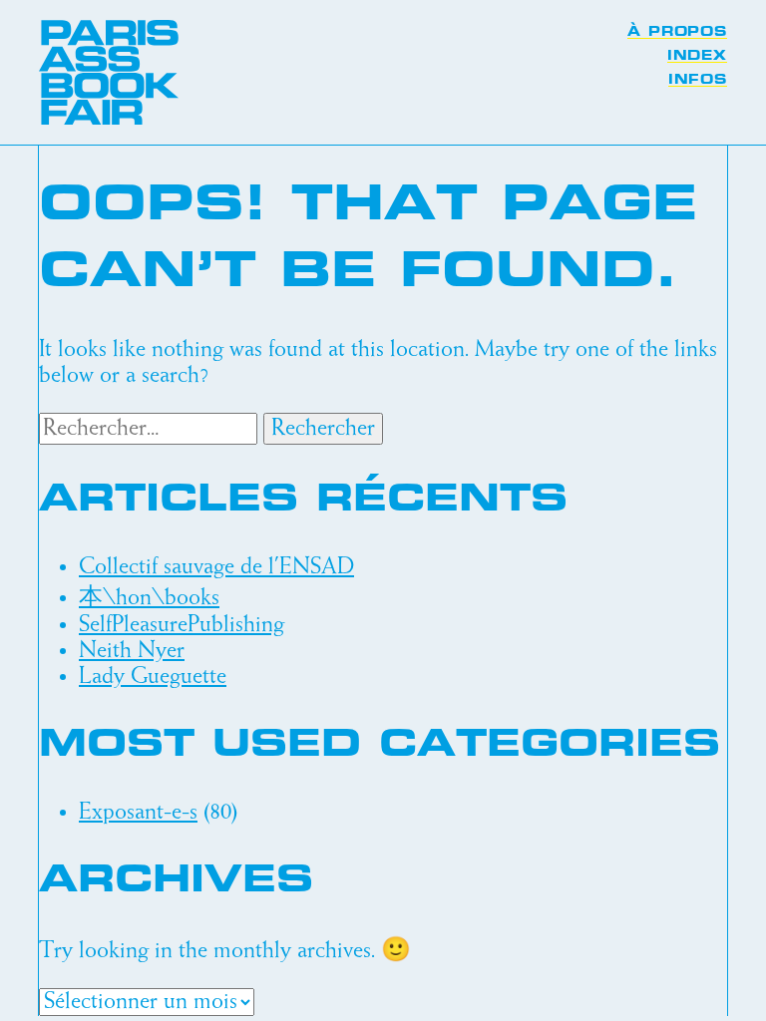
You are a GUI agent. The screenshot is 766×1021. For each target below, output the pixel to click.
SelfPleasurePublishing (181, 625)
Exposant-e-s (138, 813)
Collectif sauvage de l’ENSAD (216, 567)
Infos (697, 80)
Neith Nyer (132, 651)
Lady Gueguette (152, 677)
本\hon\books (149, 598)
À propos (677, 32)
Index (697, 56)
